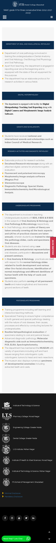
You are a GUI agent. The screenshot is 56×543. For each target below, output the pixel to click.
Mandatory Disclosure (13, 497)
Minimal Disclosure (12, 493)
